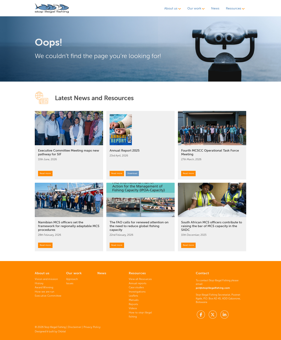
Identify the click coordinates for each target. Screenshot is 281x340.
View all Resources (140, 279)
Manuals (134, 300)
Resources (233, 8)
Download (132, 173)
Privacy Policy (92, 327)
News (215, 8)
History (39, 283)
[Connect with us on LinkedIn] (224, 314)
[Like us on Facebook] (201, 314)
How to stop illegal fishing (140, 314)
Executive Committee (48, 295)
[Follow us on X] (213, 314)
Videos (133, 308)
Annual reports (138, 283)
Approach (72, 279)
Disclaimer (74, 327)
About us (170, 8)
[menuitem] (172, 8)
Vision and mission (46, 279)
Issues (70, 283)
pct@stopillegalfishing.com (213, 287)
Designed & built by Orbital (50, 331)
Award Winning (44, 287)
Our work (194, 8)
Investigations (137, 291)
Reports (133, 304)
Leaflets (133, 295)
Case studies (136, 287)
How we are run (44, 291)
